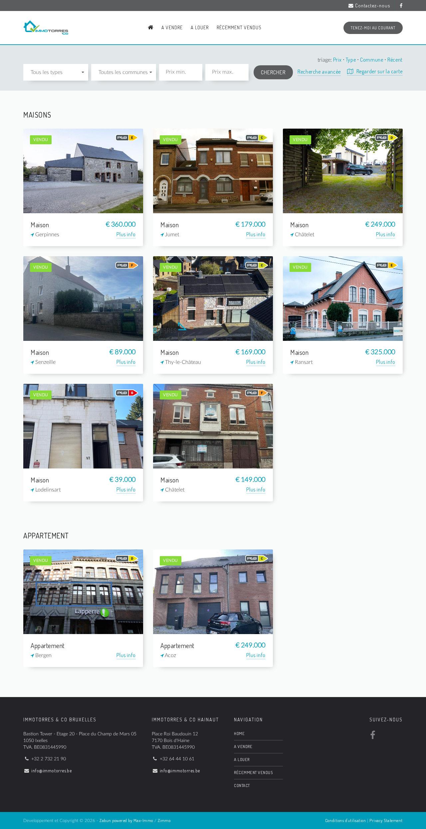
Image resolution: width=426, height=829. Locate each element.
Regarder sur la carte (379, 71)
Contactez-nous (372, 5)
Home (239, 733)
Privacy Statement (386, 820)
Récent (395, 59)
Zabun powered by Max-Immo (126, 820)
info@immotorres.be (51, 770)
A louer (200, 27)
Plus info (126, 234)
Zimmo (164, 820)
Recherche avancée (319, 71)
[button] (55, 72)
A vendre (172, 27)
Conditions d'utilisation (345, 820)
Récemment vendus (239, 27)
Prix (338, 59)
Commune (372, 59)
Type (351, 59)
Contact (242, 785)
